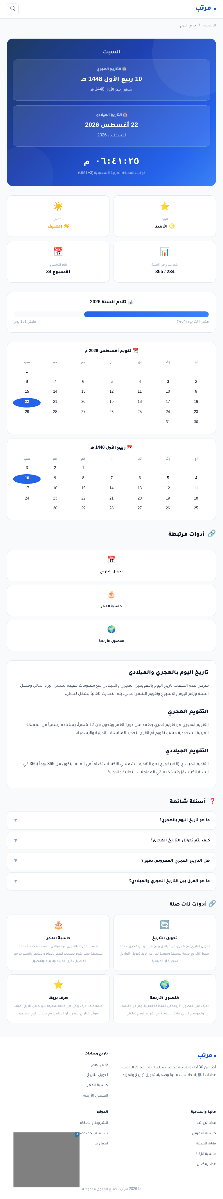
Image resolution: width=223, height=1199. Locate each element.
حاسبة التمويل (204, 1134)
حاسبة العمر (97, 1085)
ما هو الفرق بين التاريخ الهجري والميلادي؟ (111, 881)
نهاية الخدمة (206, 1144)
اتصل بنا (101, 1144)
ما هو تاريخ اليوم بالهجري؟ (111, 820)
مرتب (203, 9)
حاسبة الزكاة (205, 1154)
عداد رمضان (206, 1164)
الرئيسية (209, 26)
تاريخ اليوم (99, 1065)
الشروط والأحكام (94, 1123)
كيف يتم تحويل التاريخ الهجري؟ (111, 841)
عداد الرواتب (206, 1123)
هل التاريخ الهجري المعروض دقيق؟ (111, 861)
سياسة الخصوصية (92, 1134)
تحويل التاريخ (97, 1075)
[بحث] (13, 9)
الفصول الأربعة (95, 1096)
